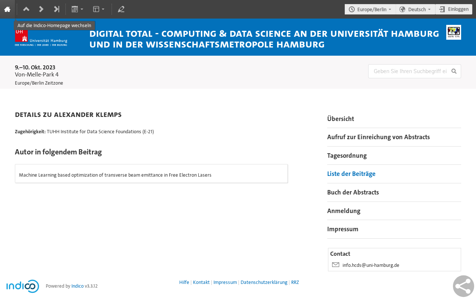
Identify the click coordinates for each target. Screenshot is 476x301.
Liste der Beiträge (351, 173)
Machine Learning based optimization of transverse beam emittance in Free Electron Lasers (115, 175)
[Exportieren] (78, 9)
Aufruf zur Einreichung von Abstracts (378, 136)
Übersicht (340, 118)
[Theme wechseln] (99, 9)
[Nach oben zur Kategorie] (26, 9)
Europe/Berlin (371, 9)
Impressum (342, 229)
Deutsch (417, 9)
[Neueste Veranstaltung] (56, 9)
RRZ (295, 282)
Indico (77, 286)
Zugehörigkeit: (30, 131)
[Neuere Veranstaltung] (41, 9)
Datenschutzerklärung (264, 282)
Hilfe (184, 282)
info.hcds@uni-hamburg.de (370, 265)
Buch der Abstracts (353, 192)
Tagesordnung (347, 155)
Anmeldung (343, 210)
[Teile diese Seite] (463, 286)
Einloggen (458, 9)
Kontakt (201, 282)
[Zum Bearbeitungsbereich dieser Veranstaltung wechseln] (121, 9)
